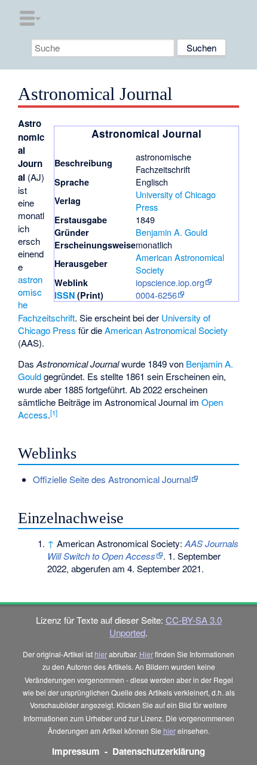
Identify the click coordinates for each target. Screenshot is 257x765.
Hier (146, 654)
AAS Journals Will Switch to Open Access (142, 549)
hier (100, 654)
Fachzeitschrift (46, 317)
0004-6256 (156, 295)
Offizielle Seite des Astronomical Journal (112, 479)
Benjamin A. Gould (171, 232)
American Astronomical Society (166, 330)
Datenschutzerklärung (158, 751)
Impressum (76, 751)
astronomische (30, 292)
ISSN (64, 295)
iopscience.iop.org (170, 282)
